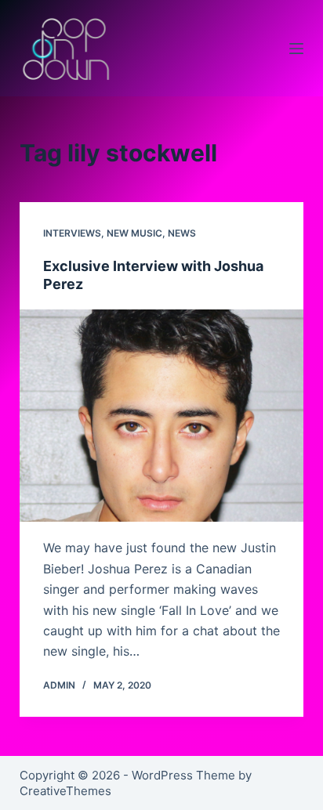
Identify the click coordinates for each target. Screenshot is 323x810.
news (182, 233)
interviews (72, 233)
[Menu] (296, 49)
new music (134, 233)
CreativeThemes (65, 790)
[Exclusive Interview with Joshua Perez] (162, 416)
